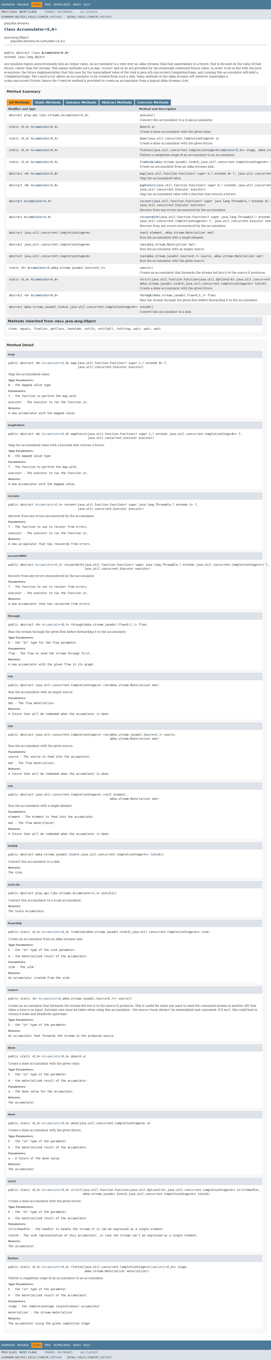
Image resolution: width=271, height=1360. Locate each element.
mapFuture (147, 185)
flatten (146, 150)
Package (23, 4)
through (146, 295)
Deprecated (62, 4)
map (142, 173)
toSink (145, 307)
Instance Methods (81, 102)
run (142, 232)
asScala (146, 115)
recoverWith (149, 217)
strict (145, 279)
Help (86, 4)
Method (56, 16)
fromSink (146, 162)
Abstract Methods (117, 102)
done (143, 126)
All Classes (89, 11)
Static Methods (48, 102)
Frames (50, 11)
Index (77, 4)
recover (146, 201)
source (145, 267)
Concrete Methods (152, 102)
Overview (8, 4)
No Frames (65, 11)
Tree (47, 4)
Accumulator (40, 126)
